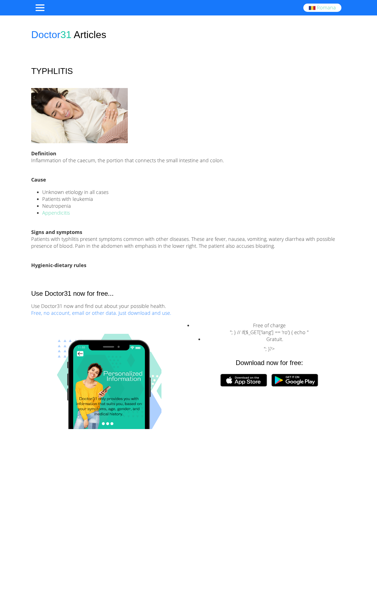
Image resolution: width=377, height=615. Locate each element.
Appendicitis (56, 212)
